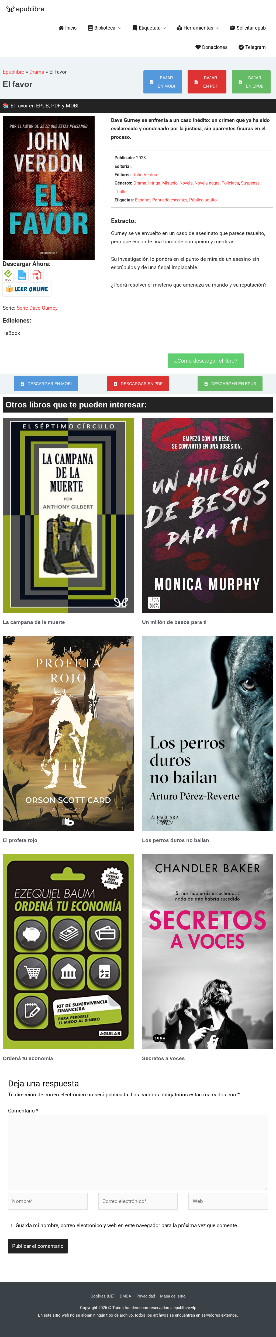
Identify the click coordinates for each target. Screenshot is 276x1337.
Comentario (23, 1111)
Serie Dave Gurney (37, 308)
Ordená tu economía (28, 1058)
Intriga (154, 183)
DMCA (125, 1296)
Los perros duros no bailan (175, 840)
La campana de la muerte (34, 622)
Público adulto (203, 200)
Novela (186, 183)
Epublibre (13, 72)
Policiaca (230, 183)
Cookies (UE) (103, 1296)
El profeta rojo (20, 840)
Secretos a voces (163, 1058)
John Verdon (145, 174)
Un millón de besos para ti (174, 622)
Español (142, 200)
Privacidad (145, 1296)
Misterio (170, 183)
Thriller (121, 191)
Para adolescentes (169, 200)
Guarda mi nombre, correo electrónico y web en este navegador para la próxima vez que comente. (127, 1225)
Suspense (250, 183)
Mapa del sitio (173, 1296)
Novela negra (207, 183)
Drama (36, 72)
